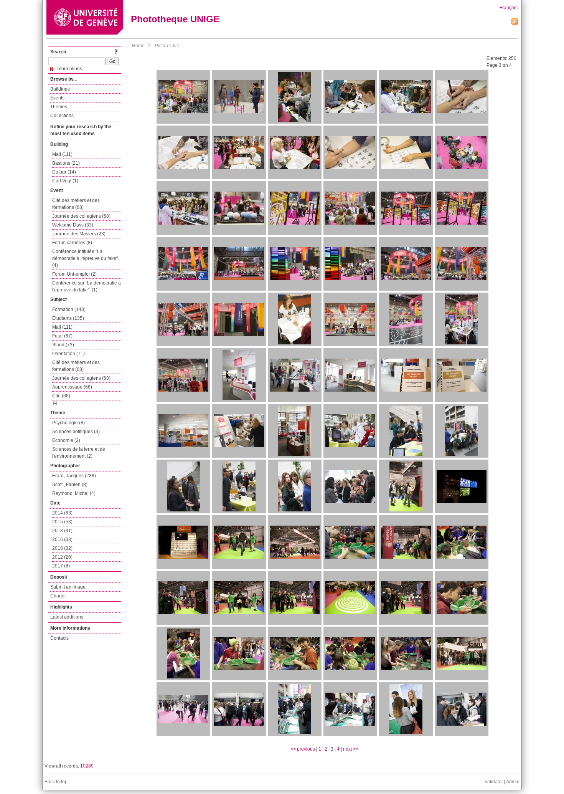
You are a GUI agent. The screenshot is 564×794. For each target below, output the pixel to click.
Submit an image (68, 587)
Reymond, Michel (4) (74, 493)
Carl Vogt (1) (65, 181)
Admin (512, 781)
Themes (58, 106)
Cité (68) (61, 396)
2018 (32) (62, 548)
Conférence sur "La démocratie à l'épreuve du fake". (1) (86, 286)
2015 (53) (62, 521)
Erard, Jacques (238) (74, 475)
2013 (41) (62, 530)
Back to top (56, 781)
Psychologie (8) (68, 422)
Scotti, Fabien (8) (69, 484)
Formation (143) (69, 309)
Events (57, 98)
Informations (68, 68)
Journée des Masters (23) (79, 234)
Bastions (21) (66, 163)
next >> (350, 749)
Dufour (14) (64, 172)
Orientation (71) (68, 353)
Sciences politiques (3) (76, 431)
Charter (58, 596)
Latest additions (66, 617)
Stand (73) (63, 344)
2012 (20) (62, 557)
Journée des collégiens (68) (81, 216)
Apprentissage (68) (72, 387)
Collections (62, 115)
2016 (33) (62, 539)
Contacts (59, 638)
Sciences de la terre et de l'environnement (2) (78, 453)
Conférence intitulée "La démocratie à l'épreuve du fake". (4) (85, 258)
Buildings (60, 89)
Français (509, 7)
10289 (87, 766)
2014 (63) (62, 513)
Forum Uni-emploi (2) (74, 274)
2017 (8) (61, 566)
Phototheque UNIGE (175, 19)
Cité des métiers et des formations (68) (76, 204)
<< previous (302, 749)
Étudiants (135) (68, 318)
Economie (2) (66, 440)
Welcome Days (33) (72, 225)
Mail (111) (62, 154)
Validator (494, 781)
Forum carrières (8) (72, 242)
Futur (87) (62, 336)
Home (138, 45)
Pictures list (167, 45)
